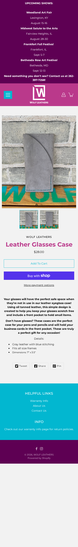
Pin (59, 366)
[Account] (64, 95)
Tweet (23, 366)
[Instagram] (41, 448)
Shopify (46, 458)
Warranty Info (39, 401)
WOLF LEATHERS (44, 454)
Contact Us (39, 410)
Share (42, 366)
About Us (39, 405)
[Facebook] (36, 448)
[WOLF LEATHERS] (39, 94)
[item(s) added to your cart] (71, 95)
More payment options (39, 285)
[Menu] (8, 95)
